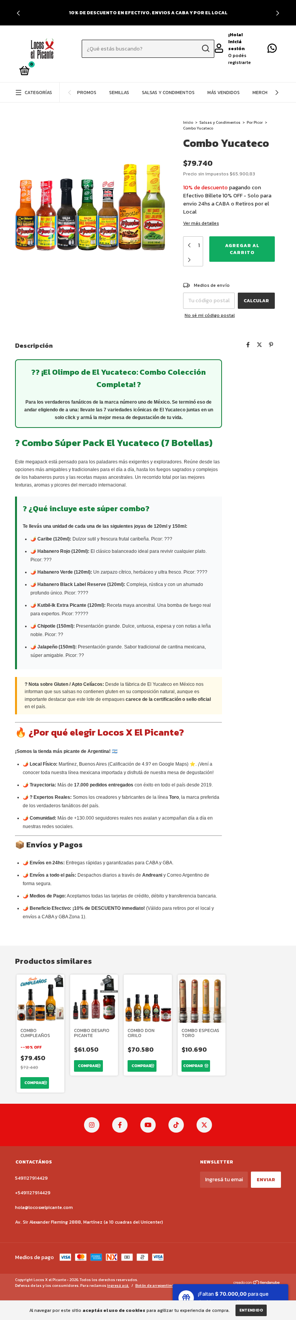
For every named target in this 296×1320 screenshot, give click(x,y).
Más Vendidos (223, 92)
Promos (86, 92)
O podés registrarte (239, 59)
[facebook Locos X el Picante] (120, 1125)
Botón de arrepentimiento (158, 1285)
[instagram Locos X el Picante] (91, 1125)
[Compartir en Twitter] (259, 345)
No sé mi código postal (210, 315)
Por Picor (255, 122)
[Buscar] (205, 49)
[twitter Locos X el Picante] (204, 1125)
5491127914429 (31, 1178)
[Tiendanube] (257, 1284)
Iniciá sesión (236, 45)
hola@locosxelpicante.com (44, 1207)
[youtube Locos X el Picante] (148, 1125)
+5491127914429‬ (32, 1192)
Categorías (38, 92)
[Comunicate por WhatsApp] (272, 50)
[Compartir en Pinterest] (271, 345)
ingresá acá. (118, 1285)
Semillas (119, 92)
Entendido (251, 1310)
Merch (259, 92)
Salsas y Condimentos (168, 92)
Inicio (188, 122)
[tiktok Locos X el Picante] (176, 1125)
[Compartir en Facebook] (248, 345)
